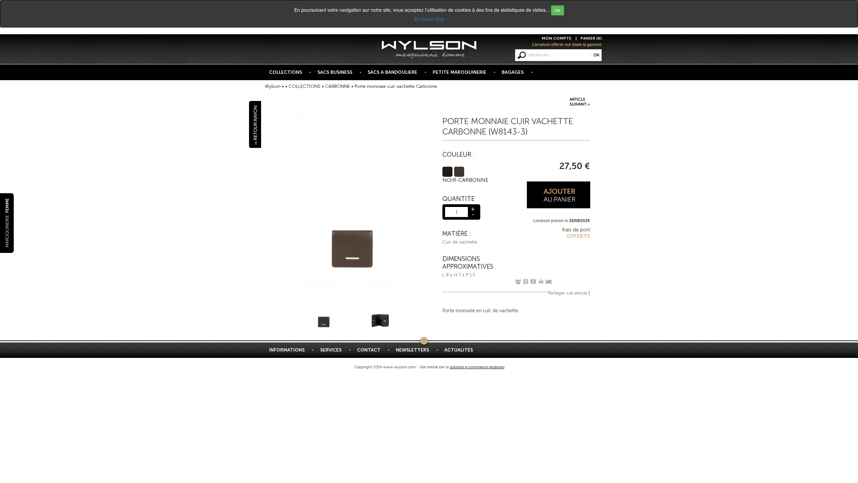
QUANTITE (458, 199)
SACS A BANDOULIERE (392, 72)
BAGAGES (513, 72)
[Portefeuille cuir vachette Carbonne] (580, 101)
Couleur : (458, 154)
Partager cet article (567, 293)
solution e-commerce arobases (477, 367)
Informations (287, 350)
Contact (368, 350)
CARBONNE (337, 86)
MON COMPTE (556, 38)
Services (331, 350)
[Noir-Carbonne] (447, 172)
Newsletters (412, 350)
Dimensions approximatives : (469, 262)
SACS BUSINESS (334, 72)
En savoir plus (429, 18)
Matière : (456, 233)
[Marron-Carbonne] (459, 172)
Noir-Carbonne (465, 180)
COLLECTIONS (285, 72)
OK (557, 10)
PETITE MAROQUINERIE (459, 72)
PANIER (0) (591, 38)
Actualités (458, 350)
